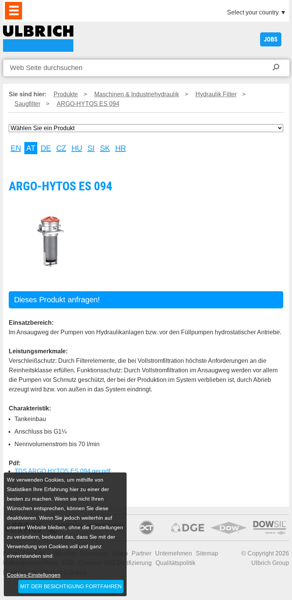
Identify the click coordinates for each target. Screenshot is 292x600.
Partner (141, 553)
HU (76, 148)
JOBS (271, 39)
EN (16, 148)
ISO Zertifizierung (128, 563)
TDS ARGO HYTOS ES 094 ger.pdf (62, 471)
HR (120, 148)
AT (30, 148)
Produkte (66, 94)
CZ (61, 148)
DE (46, 148)
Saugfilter (27, 104)
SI (91, 148)
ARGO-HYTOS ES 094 (38, 39)
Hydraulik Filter (215, 94)
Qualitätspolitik (175, 563)
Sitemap (207, 553)
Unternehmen (173, 553)
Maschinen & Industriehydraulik (136, 94)
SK (105, 148)
